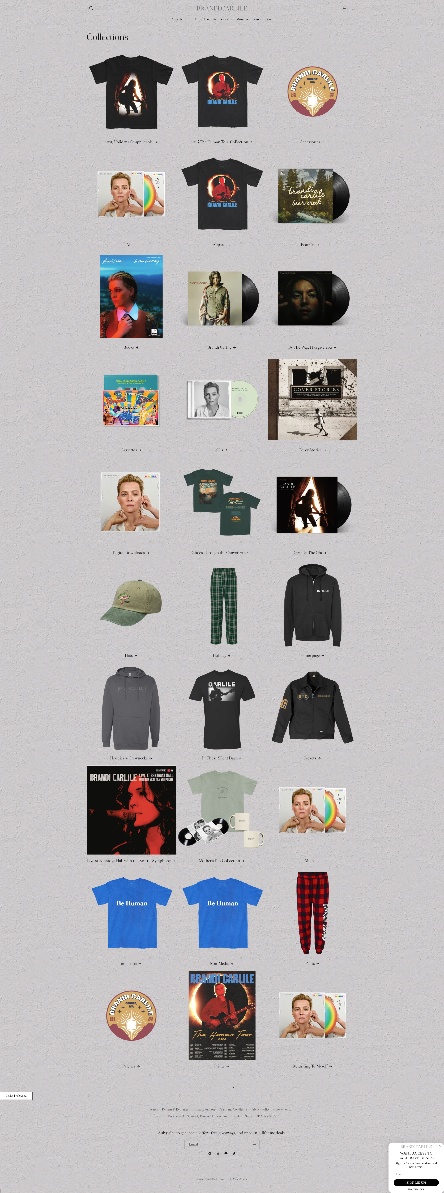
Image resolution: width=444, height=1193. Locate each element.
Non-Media (219, 963)
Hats (129, 655)
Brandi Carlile (219, 347)
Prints (219, 1066)
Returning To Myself (310, 1066)
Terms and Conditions (233, 1109)
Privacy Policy (260, 1109)
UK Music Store (266, 1116)
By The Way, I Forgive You (310, 347)
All (128, 244)
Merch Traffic (240, 1179)
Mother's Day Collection (219, 860)
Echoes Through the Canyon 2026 (219, 552)
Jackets (310, 758)
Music (310, 860)
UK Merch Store (241, 1116)
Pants (310, 963)
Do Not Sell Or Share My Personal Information (198, 1116)
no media (129, 963)
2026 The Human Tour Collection (219, 142)
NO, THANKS (416, 1189)
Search (154, 1109)
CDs (219, 450)
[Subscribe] (254, 1144)
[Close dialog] (440, 1146)
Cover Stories (310, 450)
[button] (91, 8)
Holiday (219, 655)
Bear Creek (310, 244)
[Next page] (233, 1087)
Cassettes (129, 450)
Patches (128, 1066)
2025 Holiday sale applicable (129, 142)
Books (128, 347)
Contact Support (204, 1109)
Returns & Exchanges (176, 1109)
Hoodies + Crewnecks (129, 758)
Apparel (219, 244)
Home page (310, 655)
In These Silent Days (219, 758)
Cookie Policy (282, 1109)
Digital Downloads (129, 552)
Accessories (310, 142)
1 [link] (210, 1087)
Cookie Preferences (16, 1095)
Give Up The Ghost (310, 552)
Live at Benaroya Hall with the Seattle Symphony (129, 860)
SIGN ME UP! (416, 1182)
